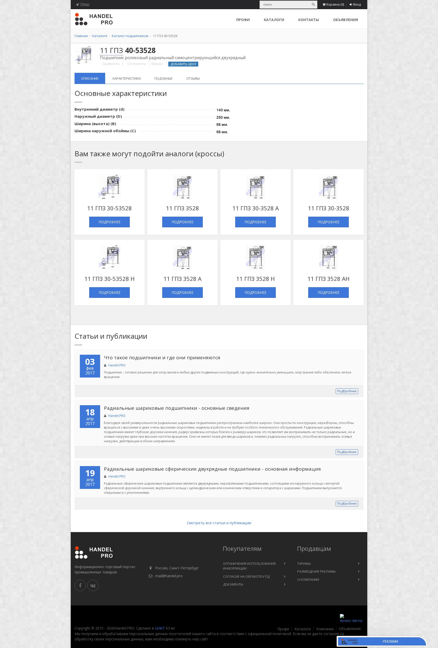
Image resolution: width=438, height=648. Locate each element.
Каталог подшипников (130, 35)
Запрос (157, 63)
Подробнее (109, 221)
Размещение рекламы (316, 571)
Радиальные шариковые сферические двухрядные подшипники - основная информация (212, 469)
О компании (308, 579)
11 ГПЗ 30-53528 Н (109, 278)
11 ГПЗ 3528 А (182, 278)
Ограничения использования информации (249, 566)
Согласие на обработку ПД (246, 576)
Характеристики (126, 78)
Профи (283, 629)
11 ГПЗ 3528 (182, 208)
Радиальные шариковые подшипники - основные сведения (176, 408)
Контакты (308, 19)
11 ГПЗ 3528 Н (255, 278)
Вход (357, 4)
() (335, 4)
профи (243, 19)
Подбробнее (347, 391)
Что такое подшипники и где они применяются (162, 357)
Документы (233, 584)
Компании (325, 629)
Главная (81, 35)
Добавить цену (183, 64)
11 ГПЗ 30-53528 (109, 208)
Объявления (345, 19)
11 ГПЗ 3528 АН (328, 278)
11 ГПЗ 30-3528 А (255, 208)
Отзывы (193, 78)
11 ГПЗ (111, 50)
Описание (90, 78)
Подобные (163, 78)
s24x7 (160, 628)
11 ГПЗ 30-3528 (328, 208)
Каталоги (274, 19)
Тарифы (304, 563)
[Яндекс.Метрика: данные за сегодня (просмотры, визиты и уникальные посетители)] (351, 618)
